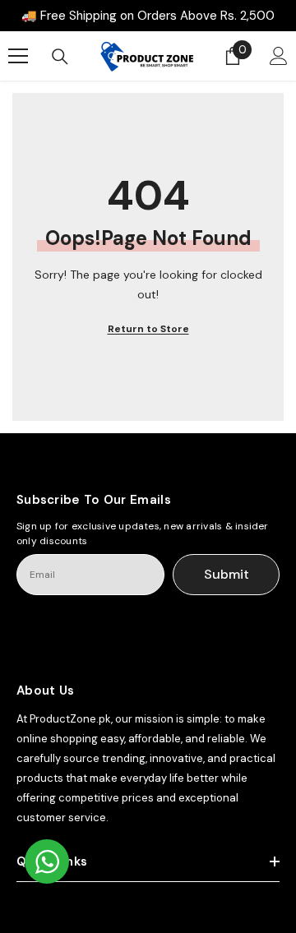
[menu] (18, 56)
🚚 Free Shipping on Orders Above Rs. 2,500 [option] (148, 15)
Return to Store (148, 328)
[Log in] (279, 56)
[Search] (60, 57)
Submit (226, 574)
